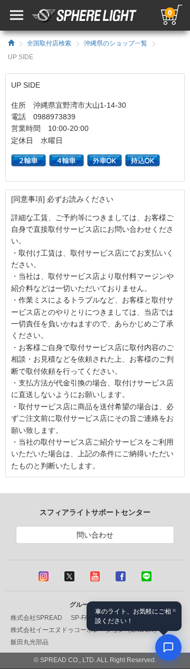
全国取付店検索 (49, 43)
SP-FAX (82, 617)
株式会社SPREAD (36, 617)
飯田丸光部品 (30, 642)
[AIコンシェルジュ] (168, 647)
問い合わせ (95, 535)
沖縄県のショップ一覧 (115, 43)
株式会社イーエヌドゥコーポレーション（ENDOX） (85, 630)
